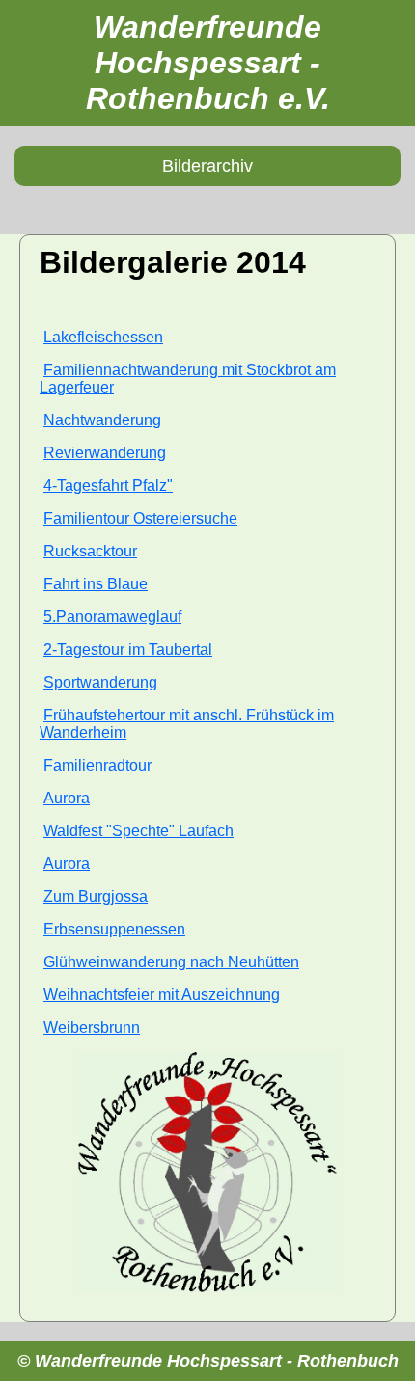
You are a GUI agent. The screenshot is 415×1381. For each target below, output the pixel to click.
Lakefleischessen (103, 337)
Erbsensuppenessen (114, 929)
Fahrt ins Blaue (95, 584)
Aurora (66, 798)
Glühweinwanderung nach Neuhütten (171, 962)
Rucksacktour (90, 551)
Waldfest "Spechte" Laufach (138, 831)
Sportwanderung (100, 682)
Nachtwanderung (102, 420)
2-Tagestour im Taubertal (127, 649)
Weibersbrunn (91, 1027)
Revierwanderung (104, 453)
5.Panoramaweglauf (112, 617)
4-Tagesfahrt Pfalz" (108, 485)
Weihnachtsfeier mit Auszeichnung (161, 995)
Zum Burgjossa (95, 896)
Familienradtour (97, 765)
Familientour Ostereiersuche (140, 518)
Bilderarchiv (207, 166)
